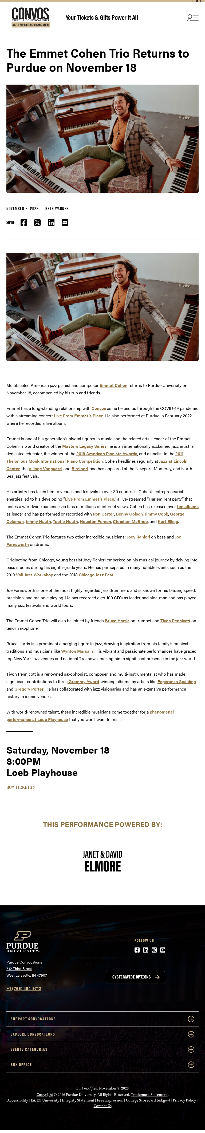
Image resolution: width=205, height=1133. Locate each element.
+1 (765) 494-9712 (23, 988)
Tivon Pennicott (175, 620)
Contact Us (103, 1105)
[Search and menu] (192, 17)
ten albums (188, 506)
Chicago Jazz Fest (96, 575)
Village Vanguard (45, 468)
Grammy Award (83, 681)
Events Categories (29, 1049)
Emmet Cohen (113, 385)
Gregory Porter (29, 689)
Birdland (80, 468)
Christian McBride (130, 521)
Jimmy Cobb (156, 514)
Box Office (21, 1064)
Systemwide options (131, 977)
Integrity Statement (78, 1100)
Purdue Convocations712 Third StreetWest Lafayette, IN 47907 (26, 968)
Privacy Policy (184, 1100)
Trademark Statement (149, 1094)
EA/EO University (45, 1100)
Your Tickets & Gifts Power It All (102, 17)
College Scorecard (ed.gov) (148, 1100)
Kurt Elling (168, 521)
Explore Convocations (33, 1034)
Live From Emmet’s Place (78, 416)
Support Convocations (33, 1018)
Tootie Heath (65, 521)
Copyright (45, 1094)
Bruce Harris (117, 620)
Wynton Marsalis (77, 651)
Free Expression (110, 1100)
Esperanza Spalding (176, 681)
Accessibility (17, 1100)
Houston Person (95, 521)
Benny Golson (129, 514)
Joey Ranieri (138, 537)
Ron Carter (103, 514)
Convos (99, 408)
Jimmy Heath (38, 521)
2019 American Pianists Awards (106, 453)
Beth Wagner (57, 208)
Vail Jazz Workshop (34, 575)
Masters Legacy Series (84, 446)
